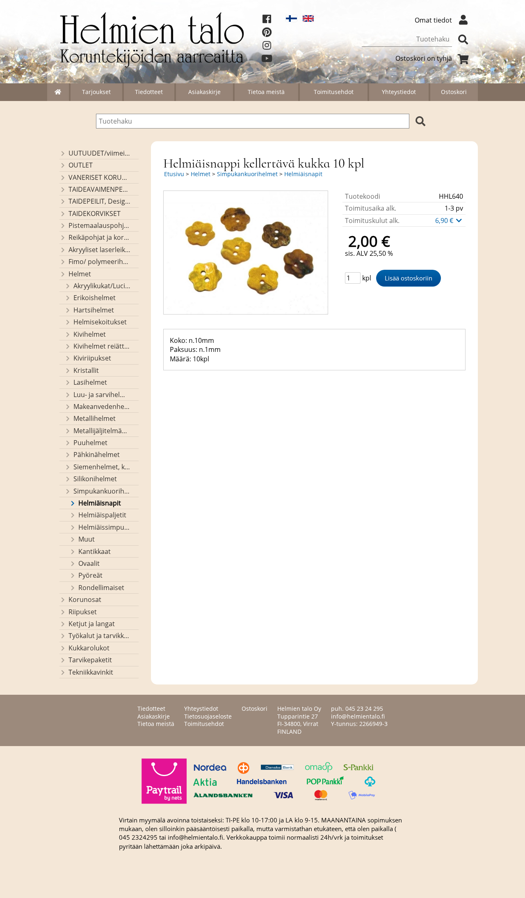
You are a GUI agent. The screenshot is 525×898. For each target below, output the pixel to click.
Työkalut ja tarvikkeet (99, 635)
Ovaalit (89, 563)
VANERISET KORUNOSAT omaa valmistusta (99, 177)
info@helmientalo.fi (358, 716)
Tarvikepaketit (90, 659)
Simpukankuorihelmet (102, 491)
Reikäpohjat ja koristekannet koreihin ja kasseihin (99, 237)
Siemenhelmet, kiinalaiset (102, 466)
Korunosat (84, 599)
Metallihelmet (94, 418)
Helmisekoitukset (100, 321)
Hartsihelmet (93, 310)
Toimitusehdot (334, 92)
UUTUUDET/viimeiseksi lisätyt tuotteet (99, 153)
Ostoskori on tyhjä (423, 58)
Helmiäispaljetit (102, 514)
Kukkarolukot (89, 647)
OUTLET (80, 165)
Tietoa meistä (266, 92)
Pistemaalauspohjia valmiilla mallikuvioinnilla (99, 225)
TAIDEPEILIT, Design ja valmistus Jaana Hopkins (99, 201)
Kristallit (86, 370)
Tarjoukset (96, 92)
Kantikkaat (94, 551)
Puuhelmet (90, 442)
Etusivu (174, 174)
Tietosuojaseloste (208, 716)
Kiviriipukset (92, 358)
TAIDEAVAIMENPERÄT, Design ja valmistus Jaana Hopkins (99, 189)
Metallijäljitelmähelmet (102, 430)
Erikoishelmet (94, 297)
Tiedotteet (149, 92)
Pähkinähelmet (96, 454)
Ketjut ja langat (91, 623)
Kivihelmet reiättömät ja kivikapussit (102, 346)
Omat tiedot (433, 20)
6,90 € (445, 220)
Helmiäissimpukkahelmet (104, 527)
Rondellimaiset (101, 587)
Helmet (79, 273)
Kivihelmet (89, 334)
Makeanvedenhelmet (102, 406)
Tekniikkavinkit (90, 672)
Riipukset (82, 611)
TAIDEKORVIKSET (94, 213)
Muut (86, 539)
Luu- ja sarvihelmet (102, 394)
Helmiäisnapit (99, 503)
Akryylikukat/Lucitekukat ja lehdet (102, 285)
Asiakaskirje (204, 92)
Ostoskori (454, 92)
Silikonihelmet (95, 478)
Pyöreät (90, 575)
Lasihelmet (90, 382)
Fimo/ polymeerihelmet (99, 261)
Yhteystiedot (399, 92)
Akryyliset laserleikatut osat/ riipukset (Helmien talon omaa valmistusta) (99, 249)
